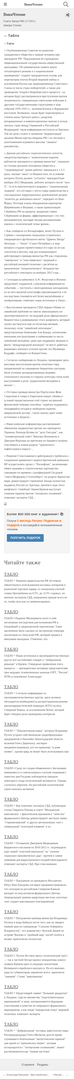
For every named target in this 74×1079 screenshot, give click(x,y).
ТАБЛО (11, 574)
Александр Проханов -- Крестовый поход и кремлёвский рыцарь (39, 1075)
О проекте (28, 1064)
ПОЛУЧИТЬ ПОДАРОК (25, 537)
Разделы (42, 1064)
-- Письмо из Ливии (61, 1075)
